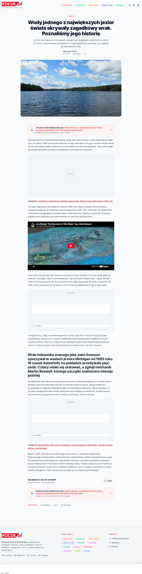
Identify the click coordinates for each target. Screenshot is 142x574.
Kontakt (115, 546)
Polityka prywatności (120, 538)
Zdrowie (120, 5)
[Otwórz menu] (138, 5)
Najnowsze (68, 5)
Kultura (77, 547)
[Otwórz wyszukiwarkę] (134, 5)
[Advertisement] (71, 309)
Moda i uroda (108, 5)
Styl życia (67, 551)
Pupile (78, 551)
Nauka (87, 551)
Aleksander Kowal (70, 51)
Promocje (88, 547)
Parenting (92, 543)
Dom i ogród (93, 5)
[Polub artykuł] (84, 54)
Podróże (67, 547)
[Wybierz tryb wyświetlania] (130, 5)
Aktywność (80, 5)
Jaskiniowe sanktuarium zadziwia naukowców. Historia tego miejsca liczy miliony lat (75, 201)
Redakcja (115, 542)
